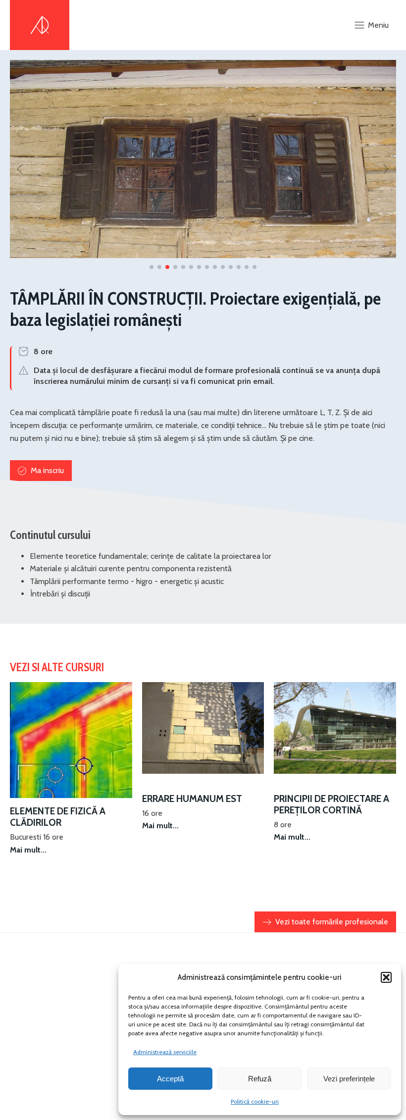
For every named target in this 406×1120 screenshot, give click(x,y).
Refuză (259, 1078)
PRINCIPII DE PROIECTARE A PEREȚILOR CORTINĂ (331, 804)
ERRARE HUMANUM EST (192, 798)
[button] (386, 977)
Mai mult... (28, 849)
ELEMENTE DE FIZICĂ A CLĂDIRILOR (57, 816)
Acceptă (170, 1078)
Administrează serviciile (165, 1052)
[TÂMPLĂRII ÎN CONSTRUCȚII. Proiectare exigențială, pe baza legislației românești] (203, 255)
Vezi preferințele (349, 1078)
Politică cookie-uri (255, 1101)
